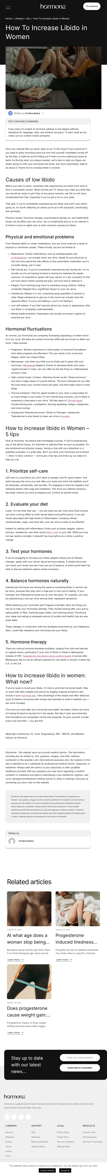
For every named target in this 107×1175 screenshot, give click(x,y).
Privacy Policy (63, 1132)
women (66, 416)
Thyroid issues (74, 400)
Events (9, 1142)
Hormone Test (89, 1132)
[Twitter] (28, 1117)
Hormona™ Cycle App (92, 1142)
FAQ (33, 1132)
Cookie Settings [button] (47, 1170)
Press (8, 1156)
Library (9, 1146)
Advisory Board (38, 1146)
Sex (28, 18)
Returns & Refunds (39, 1142)
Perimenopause (90, 1137)
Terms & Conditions (65, 1142)
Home (9, 18)
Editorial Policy (63, 1146)
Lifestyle (19, 18)
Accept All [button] (65, 1170)
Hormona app (28, 695)
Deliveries (35, 1137)
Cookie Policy (63, 1137)
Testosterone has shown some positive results (47, 656)
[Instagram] (7, 1117)
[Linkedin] (21, 1117)
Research (10, 1137)
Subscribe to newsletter (79, 1067)
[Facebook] (14, 1117)
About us (9, 1132)
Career (9, 1151)
